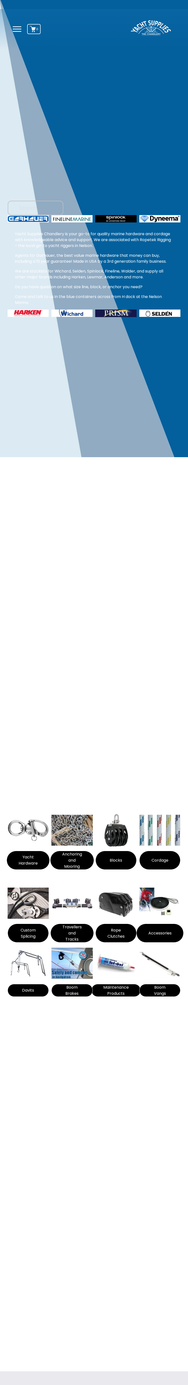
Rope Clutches (116, 933)
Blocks (116, 860)
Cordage (160, 860)
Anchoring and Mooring (72, 860)
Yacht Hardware (28, 860)
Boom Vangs (160, 990)
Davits (28, 990)
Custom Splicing (28, 933)
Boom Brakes (72, 990)
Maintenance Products (116, 990)
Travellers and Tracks (72, 933)
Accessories (160, 933)
